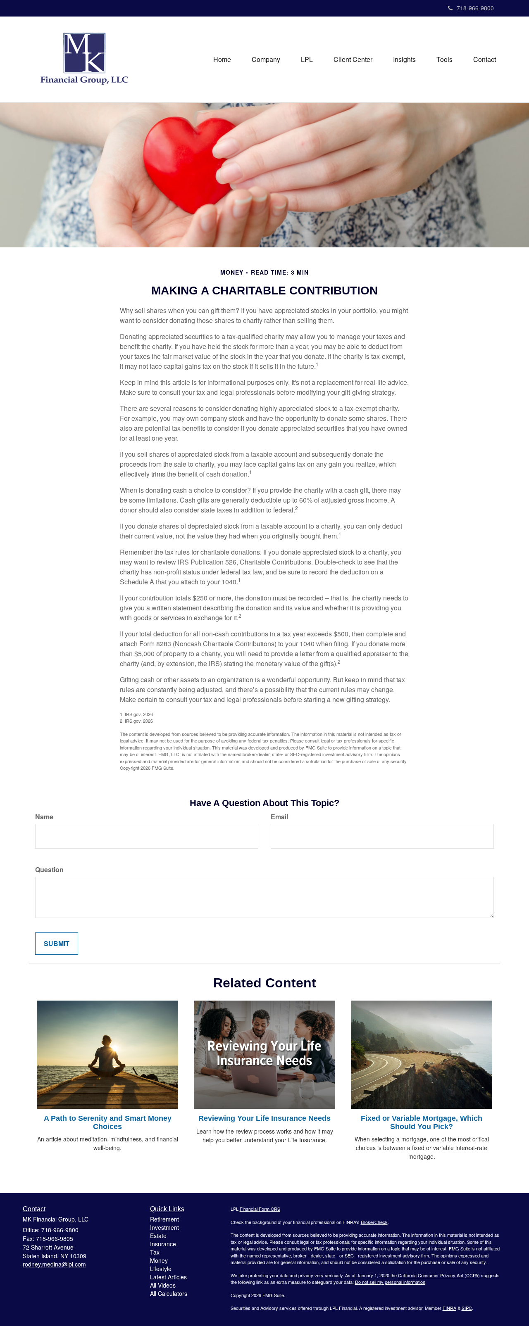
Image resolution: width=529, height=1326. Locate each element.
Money (159, 1260)
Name (44, 816)
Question (49, 869)
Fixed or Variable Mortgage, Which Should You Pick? (421, 1122)
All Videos (163, 1285)
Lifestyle (161, 1268)
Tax (155, 1252)
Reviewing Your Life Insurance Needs (264, 1118)
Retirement (164, 1219)
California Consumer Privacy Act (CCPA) (439, 1275)
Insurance (163, 1244)
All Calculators (168, 1293)
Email (279, 816)
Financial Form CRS (260, 1208)
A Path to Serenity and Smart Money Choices (108, 1122)
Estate (158, 1235)
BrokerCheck (374, 1222)
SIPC (467, 1308)
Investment (164, 1227)
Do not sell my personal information (390, 1282)
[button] (266, 59)
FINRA (449, 1308)
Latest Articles (168, 1277)
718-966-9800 (475, 8)
